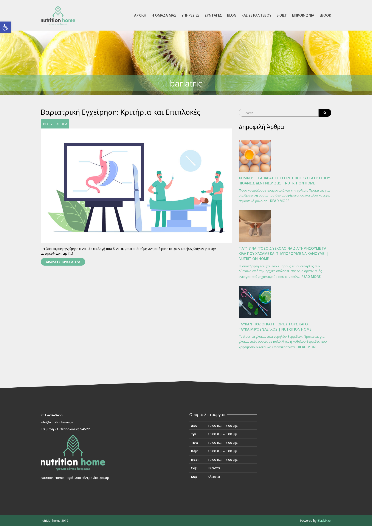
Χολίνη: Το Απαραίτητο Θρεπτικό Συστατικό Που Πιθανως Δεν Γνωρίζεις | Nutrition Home (284, 181)
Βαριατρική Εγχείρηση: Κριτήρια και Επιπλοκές (120, 112)
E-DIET (282, 15)
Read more (279, 201)
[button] (5, 27)
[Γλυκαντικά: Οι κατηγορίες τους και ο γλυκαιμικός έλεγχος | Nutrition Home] (255, 302)
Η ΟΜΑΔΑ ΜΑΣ (164, 15)
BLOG (231, 15)
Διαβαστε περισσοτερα (63, 262)
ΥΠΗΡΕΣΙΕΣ (190, 15)
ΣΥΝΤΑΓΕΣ (213, 15)
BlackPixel (324, 520)
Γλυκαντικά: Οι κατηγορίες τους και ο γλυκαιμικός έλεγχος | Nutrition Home (275, 327)
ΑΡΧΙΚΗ (140, 15)
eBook (325, 15)
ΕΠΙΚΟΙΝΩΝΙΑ (303, 15)
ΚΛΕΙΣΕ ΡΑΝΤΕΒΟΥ (256, 15)
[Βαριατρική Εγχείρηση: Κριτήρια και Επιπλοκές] (136, 185)
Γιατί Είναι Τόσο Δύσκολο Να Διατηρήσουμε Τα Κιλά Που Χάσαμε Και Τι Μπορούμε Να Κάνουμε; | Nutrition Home (283, 253)
